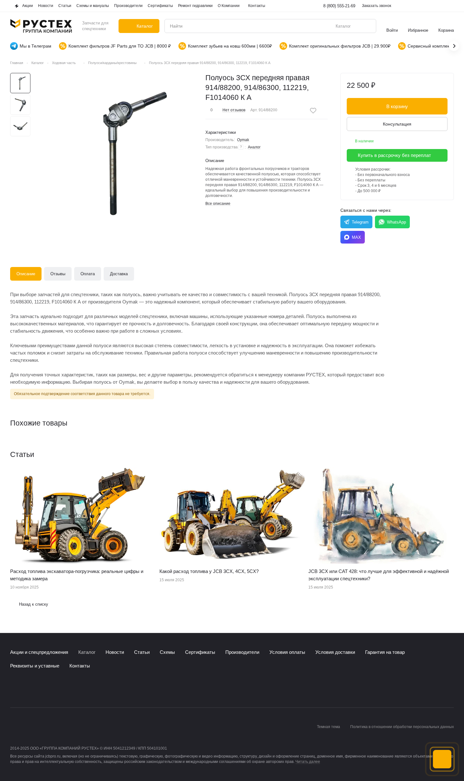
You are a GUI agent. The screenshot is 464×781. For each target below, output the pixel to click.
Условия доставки (335, 652)
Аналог (254, 147)
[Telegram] (26, 688)
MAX (356, 237)
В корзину (397, 106)
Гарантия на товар (385, 652)
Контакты (79, 665)
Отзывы (57, 273)
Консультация (397, 124)
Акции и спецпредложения (39, 652)
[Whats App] (39, 688)
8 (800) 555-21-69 (339, 5)
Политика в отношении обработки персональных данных (402, 727)
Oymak (243, 140)
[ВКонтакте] (14, 688)
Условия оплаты (287, 652)
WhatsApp (396, 222)
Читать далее (307, 761)
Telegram (360, 222)
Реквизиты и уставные (34, 665)
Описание (25, 273)
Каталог (86, 652)
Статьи (142, 652)
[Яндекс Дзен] (52, 688)
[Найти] (368, 26)
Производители (242, 652)
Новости (115, 652)
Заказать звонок (376, 5)
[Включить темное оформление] (450, 6)
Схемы (167, 652)
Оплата (88, 273)
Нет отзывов (233, 110)
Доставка (119, 273)
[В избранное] (313, 110)
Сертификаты (200, 652)
